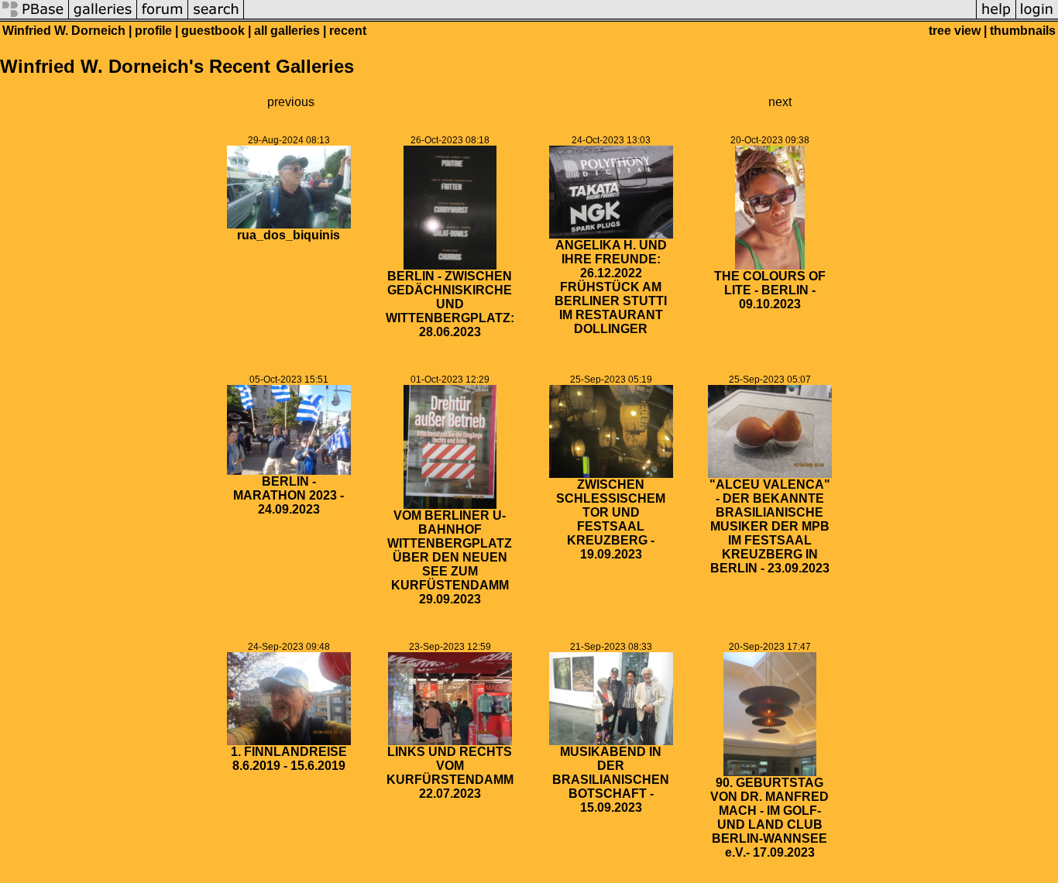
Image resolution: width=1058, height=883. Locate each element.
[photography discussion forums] (162, 17)
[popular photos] (610, 17)
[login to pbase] (1037, 17)
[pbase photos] (34, 17)
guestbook (213, 30)
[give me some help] (996, 17)
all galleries (287, 30)
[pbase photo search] (216, 17)
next (780, 101)
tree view (955, 30)
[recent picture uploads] (103, 17)
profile (153, 30)
